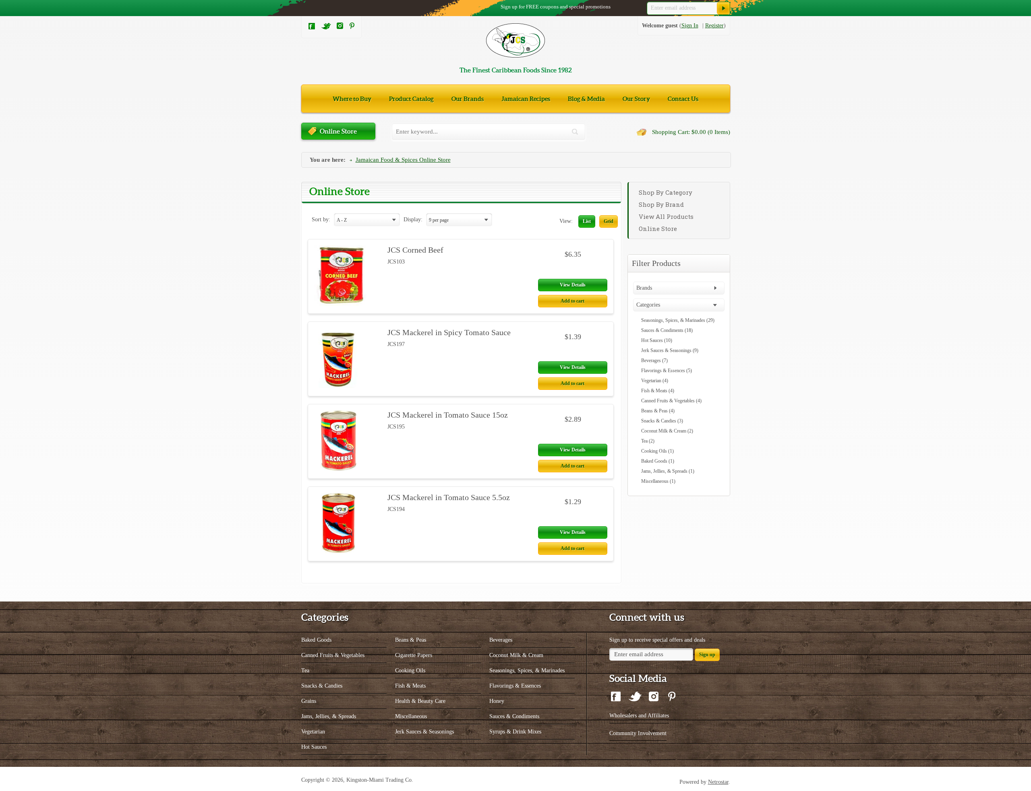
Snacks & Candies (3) (662, 421)
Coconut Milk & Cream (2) (667, 431)
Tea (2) (647, 441)
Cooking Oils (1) (657, 451)
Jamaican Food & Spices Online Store (403, 160)
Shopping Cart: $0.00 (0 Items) (691, 132)
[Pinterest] (352, 27)
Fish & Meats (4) (657, 390)
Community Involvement (638, 733)
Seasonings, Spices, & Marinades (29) (677, 320)
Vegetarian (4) (654, 380)
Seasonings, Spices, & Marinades (527, 670)
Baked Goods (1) (657, 461)
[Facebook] (312, 28)
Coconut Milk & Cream (516, 655)
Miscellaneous (411, 716)
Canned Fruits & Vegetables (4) (671, 401)
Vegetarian (313, 732)
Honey (496, 701)
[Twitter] (326, 28)
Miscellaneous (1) (658, 481)
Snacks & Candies (321, 686)
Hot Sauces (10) (656, 340)
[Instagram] (340, 27)
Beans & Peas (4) (658, 411)
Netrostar (718, 782)
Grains (308, 701)
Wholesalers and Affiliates (639, 716)
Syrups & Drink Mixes (515, 732)
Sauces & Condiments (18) (667, 330)
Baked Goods (316, 640)
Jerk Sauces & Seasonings (424, 732)
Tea (305, 670)
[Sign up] (723, 8)
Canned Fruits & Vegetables (332, 655)
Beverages (500, 640)
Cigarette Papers (413, 655)
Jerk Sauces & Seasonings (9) (669, 350)
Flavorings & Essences (515, 686)
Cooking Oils (410, 670)
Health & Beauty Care (420, 701)
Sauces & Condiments (514, 716)
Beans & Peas (410, 640)
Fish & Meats (410, 686)
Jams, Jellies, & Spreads (328, 716)
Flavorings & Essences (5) (666, 370)
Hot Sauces (314, 747)
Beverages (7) (654, 360)
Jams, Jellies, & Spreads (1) (667, 471)
